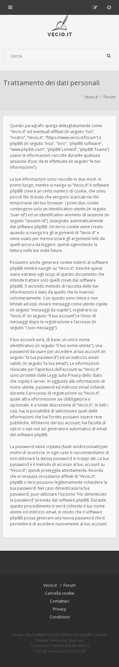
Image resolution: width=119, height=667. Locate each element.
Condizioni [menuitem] (60, 617)
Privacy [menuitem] (59, 609)
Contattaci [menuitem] (59, 601)
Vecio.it (50, 585)
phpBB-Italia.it (77, 645)
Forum (69, 585)
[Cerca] (108, 55)
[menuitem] (109, 7)
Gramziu (75, 640)
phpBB (37, 634)
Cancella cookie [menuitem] (59, 593)
